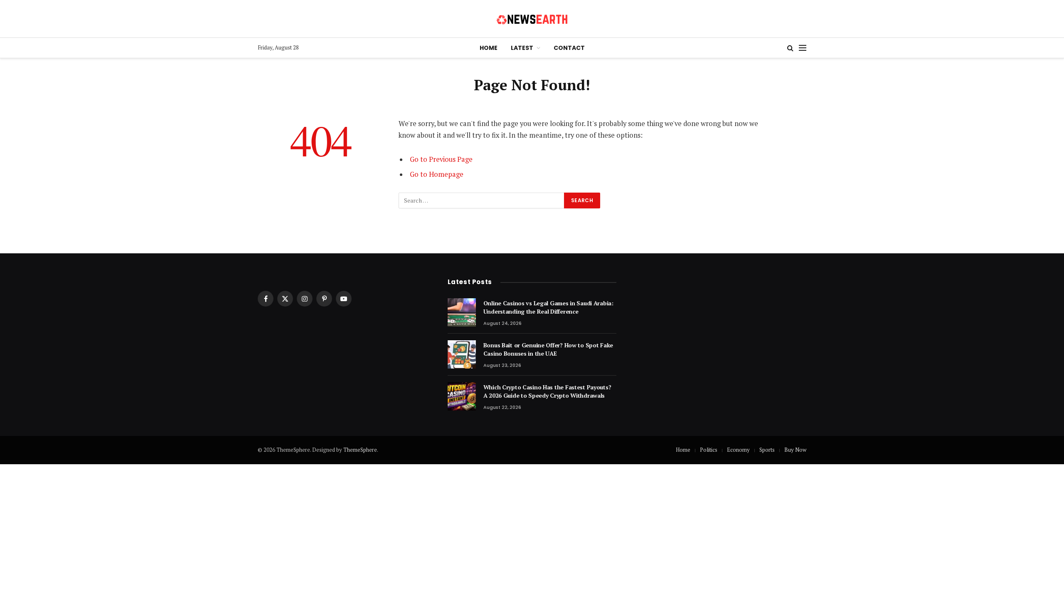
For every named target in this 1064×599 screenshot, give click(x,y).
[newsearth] (532, 18)
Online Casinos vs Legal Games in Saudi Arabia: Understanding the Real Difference (548, 307)
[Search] (790, 48)
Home (489, 48)
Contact (569, 48)
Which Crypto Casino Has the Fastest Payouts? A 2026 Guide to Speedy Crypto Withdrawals (547, 391)
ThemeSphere (360, 449)
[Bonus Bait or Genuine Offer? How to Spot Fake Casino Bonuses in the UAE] (462, 354)
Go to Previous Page (441, 159)
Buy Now (795, 449)
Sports (767, 449)
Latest (522, 48)
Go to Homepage (436, 174)
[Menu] (802, 48)
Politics (708, 449)
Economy (738, 449)
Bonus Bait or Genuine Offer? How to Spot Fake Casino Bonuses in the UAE (548, 349)
